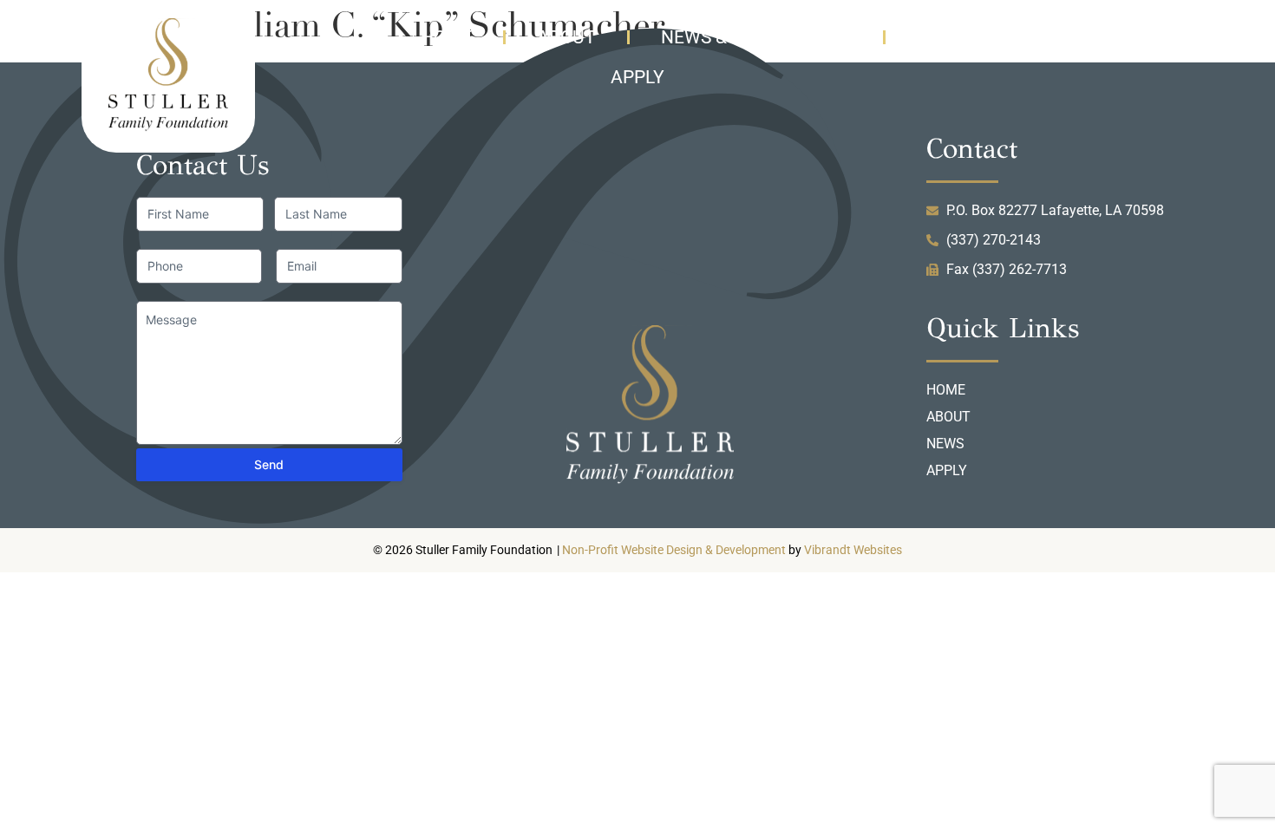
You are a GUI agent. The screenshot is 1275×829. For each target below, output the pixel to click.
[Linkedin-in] (1143, 33)
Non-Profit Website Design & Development (674, 550)
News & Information (756, 37)
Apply (637, 77)
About (566, 37)
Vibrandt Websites (853, 550)
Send (269, 464)
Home (446, 37)
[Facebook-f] (1178, 33)
